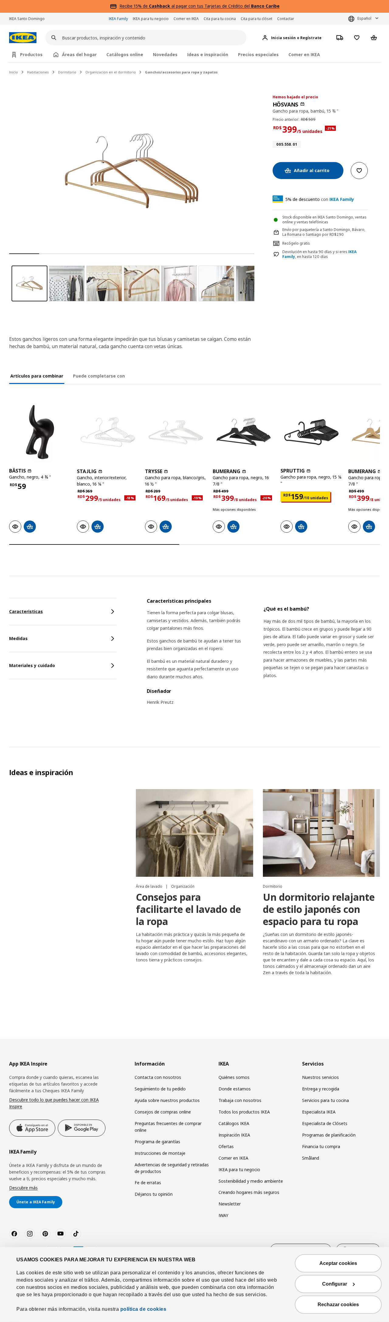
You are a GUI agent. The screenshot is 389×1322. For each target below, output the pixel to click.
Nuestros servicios (320, 1077)
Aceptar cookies (338, 1263)
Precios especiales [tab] (258, 54)
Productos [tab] (31, 54)
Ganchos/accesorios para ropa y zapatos (181, 72)
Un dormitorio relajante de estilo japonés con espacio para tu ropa (319, 909)
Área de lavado (149, 886)
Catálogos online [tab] (124, 54)
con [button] (319, 199)
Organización (182, 886)
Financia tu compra (321, 1146)
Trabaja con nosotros (240, 1100)
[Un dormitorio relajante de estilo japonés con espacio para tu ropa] (321, 833)
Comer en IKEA (186, 18)
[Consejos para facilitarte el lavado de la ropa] (194, 833)
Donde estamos (235, 1089)
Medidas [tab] (18, 638)
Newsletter (230, 1204)
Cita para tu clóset (256, 18)
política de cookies (143, 1309)
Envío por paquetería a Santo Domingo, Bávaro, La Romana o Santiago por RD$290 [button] (323, 232)
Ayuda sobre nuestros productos (167, 1100)
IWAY (223, 1215)
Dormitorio (67, 72)
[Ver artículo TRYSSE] (176, 432)
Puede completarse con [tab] (99, 376)
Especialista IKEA (319, 1112)
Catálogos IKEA (234, 1123)
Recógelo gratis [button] (296, 243)
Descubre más (23, 1188)
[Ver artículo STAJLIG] (108, 432)
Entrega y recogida (320, 1089)
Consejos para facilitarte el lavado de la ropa (188, 909)
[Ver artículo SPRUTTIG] (311, 432)
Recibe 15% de (134, 6)
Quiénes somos (234, 1077)
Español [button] (364, 18)
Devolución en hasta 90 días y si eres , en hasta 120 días (319, 254)
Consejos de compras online (163, 1112)
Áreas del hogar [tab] (79, 54)
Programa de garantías (157, 1141)
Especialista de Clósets (324, 1123)
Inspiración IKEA (234, 1135)
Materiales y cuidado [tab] (32, 665)
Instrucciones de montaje (160, 1153)
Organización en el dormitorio (110, 72)
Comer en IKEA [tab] (304, 54)
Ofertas (226, 1146)
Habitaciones (38, 72)
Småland (310, 1158)
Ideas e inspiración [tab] (207, 54)
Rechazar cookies (338, 1304)
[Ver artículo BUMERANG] (243, 432)
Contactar (285, 18)
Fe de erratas (148, 1182)
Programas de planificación (329, 1135)
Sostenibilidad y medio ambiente (251, 1181)
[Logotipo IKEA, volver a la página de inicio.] (22, 37)
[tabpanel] (263, 655)
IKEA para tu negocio (151, 18)
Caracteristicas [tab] (26, 611)
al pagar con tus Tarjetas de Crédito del (214, 6)
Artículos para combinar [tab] (36, 376)
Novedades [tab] (165, 54)
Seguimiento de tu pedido (160, 1089)
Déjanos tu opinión (154, 1194)
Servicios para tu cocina (325, 1100)
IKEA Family (118, 18)
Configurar (334, 1283)
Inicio (13, 72)
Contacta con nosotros (158, 1077)
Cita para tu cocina (220, 18)
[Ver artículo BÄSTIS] (40, 432)
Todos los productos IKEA (244, 1112)
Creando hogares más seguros (249, 1192)
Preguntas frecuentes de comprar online (168, 1126)
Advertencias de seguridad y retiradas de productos (172, 1168)
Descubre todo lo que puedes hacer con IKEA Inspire (54, 1103)
